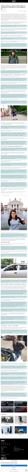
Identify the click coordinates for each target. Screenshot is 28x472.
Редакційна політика (17, 448)
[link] (1, 444)
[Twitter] (22, 11)
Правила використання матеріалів (19, 449)
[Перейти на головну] (14, 1)
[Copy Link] (26, 11)
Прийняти (14, 465)
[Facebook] (20, 11)
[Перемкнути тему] (26, 470)
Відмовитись (14, 467)
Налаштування (14, 469)
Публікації (2, 448)
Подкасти (2, 449)
